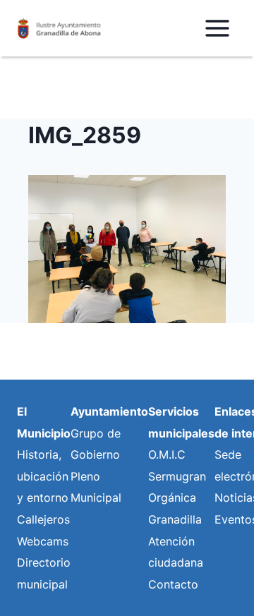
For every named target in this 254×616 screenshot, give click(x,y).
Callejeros (43, 519)
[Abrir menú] (217, 28)
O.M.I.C (167, 454)
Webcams (42, 541)
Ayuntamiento (109, 411)
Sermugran (177, 476)
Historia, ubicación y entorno (42, 476)
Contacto (173, 584)
